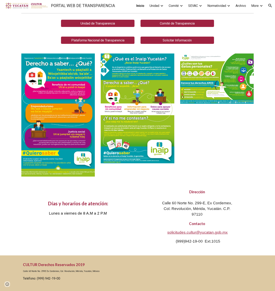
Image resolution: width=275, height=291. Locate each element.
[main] (77, 203)
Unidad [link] (154, 6)
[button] (270, 5)
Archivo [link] (241, 6)
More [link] (255, 6)
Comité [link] (174, 6)
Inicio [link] (140, 6)
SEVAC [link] (193, 6)
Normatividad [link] (216, 6)
